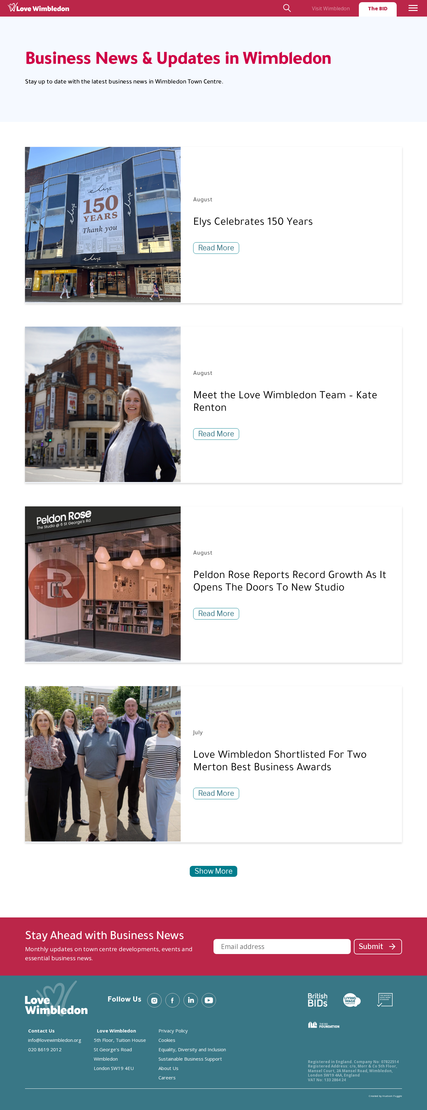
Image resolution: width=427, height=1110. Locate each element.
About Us (168, 1068)
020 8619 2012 (45, 1049)
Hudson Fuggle (392, 1095)
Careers (167, 1077)
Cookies (166, 1040)
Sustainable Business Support (190, 1059)
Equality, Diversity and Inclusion (192, 1049)
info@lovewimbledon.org (54, 1040)
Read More (216, 248)
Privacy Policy (173, 1030)
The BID (378, 8)
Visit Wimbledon (331, 8)
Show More (213, 871)
